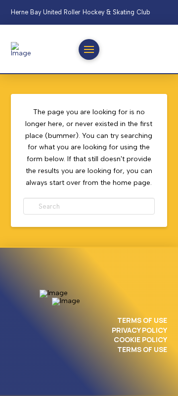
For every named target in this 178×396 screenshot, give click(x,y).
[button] (89, 49)
